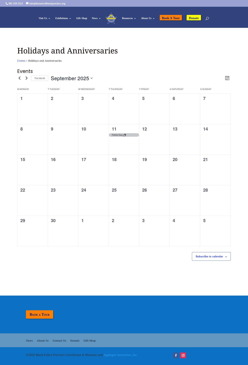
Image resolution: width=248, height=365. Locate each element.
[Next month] (26, 78)
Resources (127, 18)
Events (21, 60)
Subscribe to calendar (209, 256)
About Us (146, 18)
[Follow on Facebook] (176, 355)
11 (114, 129)
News (94, 18)
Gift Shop (81, 18)
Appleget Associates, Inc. (121, 355)
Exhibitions (61, 18)
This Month (39, 78)
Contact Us (59, 340)
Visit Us (43, 18)
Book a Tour (40, 314)
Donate (194, 18)
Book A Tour (171, 18)
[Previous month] (19, 78)
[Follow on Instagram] (183, 355)
